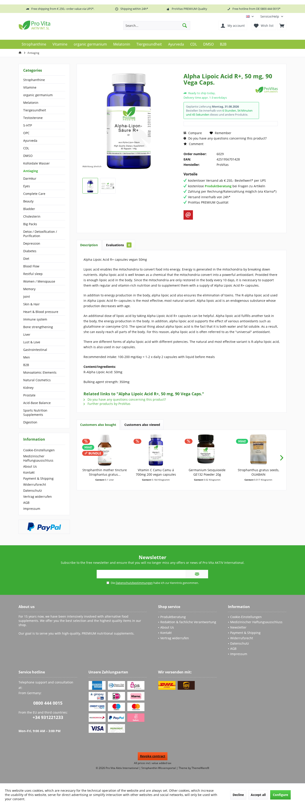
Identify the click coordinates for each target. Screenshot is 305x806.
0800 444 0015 (48, 703)
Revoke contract (152, 756)
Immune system (35, 319)
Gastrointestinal (35, 350)
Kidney (28, 387)
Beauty (28, 201)
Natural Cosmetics (37, 380)
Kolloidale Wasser (36, 163)
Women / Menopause (39, 281)
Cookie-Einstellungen (39, 450)
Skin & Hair (31, 304)
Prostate (29, 395)
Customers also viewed (142, 425)
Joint (26, 296)
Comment (195, 144)
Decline (238, 795)
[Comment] (219, 88)
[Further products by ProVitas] (266, 90)
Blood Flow (31, 266)
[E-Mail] (188, 215)
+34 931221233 (48, 717)
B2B (26, 365)
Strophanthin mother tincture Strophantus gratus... (104, 472)
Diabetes (29, 251)
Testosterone (33, 118)
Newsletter (238, 627)
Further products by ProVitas (108, 404)
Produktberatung (173, 617)
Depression (31, 243)
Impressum (31, 508)
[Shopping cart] (281, 25)
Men (26, 357)
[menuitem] (271, 16)
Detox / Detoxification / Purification (40, 233)
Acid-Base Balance (37, 403)
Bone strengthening (38, 327)
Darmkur (29, 178)
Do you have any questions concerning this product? (227, 138)
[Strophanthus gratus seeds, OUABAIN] (258, 450)
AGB (26, 502)
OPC (26, 133)
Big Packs (30, 224)
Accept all (258, 795)
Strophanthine (34, 80)
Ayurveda (30, 140)
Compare (194, 133)
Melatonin (30, 102)
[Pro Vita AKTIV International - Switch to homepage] (51, 25)
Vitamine (29, 87)
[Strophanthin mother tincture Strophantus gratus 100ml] (104, 450)
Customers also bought (98, 425)
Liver (26, 334)
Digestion (30, 422)
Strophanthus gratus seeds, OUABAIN (258, 472)
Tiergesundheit (34, 110)
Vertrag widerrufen (37, 496)
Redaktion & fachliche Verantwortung (188, 622)
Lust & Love (31, 342)
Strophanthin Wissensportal (158, 768)
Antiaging (30, 171)
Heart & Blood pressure (40, 312)
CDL (26, 148)
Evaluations (118, 245)
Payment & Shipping (38, 478)
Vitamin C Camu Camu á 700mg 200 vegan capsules (156, 472)
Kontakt (29, 472)
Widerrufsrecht (34, 484)
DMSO (28, 156)
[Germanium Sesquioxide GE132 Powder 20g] (207, 450)
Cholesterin (31, 216)
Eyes (26, 186)
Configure (280, 795)
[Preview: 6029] (90, 186)
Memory (29, 289)
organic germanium (38, 95)
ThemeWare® (200, 768)
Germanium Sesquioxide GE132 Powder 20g (207, 472)
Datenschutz (32, 490)
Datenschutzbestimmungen (134, 583)
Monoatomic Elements (39, 372)
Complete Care (34, 194)
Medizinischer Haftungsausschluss (38, 458)
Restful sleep (33, 274)
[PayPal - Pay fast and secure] (44, 527)
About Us (30, 466)
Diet (26, 258)
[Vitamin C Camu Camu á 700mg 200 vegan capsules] (156, 450)
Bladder (29, 209)
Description (89, 245)
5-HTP (27, 125)
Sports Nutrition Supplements (35, 412)
